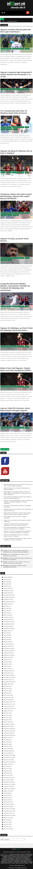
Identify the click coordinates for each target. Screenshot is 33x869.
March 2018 (7, 802)
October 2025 (7, 599)
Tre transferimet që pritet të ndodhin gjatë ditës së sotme (13, 112)
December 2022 (8, 675)
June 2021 (6, 715)
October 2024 (7, 626)
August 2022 (7, 684)
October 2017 (7, 813)
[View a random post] (2, 13)
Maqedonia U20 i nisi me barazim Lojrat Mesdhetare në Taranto (18, 509)
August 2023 (7, 657)
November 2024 (8, 624)
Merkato (3, 129)
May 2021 (6, 717)
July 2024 (6, 633)
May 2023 (6, 664)
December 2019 (8, 755)
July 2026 (6, 579)
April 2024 (6, 639)
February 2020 (7, 751)
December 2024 (8, 621)
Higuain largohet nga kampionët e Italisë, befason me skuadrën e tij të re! (16, 74)
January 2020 (7, 753)
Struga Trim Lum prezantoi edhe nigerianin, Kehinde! (17, 520)
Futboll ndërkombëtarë (18, 48)
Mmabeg (5, 565)
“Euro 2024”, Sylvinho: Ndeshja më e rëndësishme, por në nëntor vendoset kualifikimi (16, 551)
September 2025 (8, 601)
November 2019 (8, 757)
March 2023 (7, 668)
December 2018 (8, 782)
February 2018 (7, 804)
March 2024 (7, 642)
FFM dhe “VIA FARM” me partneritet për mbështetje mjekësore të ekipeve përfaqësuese (17, 531)
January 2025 (7, 619)
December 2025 (8, 595)
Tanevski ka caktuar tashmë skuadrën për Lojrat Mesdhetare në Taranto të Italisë (16, 524)
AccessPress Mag (25, 852)
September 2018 (8, 788)
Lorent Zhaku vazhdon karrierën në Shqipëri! (15, 516)
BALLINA (3, 48)
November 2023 (8, 650)
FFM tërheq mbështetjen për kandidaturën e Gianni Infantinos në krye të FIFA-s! (17, 528)
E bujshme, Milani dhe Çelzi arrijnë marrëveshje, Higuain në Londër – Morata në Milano (16, 196)
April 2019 (6, 773)
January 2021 (7, 726)
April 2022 (6, 693)
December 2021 (8, 702)
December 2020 (8, 728)
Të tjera (27, 48)
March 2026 (7, 588)
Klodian (5, 554)
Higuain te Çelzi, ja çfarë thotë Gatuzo (14, 239)
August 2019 (7, 764)
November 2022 (8, 677)
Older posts (6, 449)
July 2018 (6, 793)
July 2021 (6, 713)
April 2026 (6, 586)
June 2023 (6, 662)
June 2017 (6, 822)
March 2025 (7, 615)
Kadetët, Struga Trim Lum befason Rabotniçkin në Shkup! (17, 488)
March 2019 (7, 775)
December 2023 (8, 648)
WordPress (13, 852)
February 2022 (7, 697)
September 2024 (8, 628)
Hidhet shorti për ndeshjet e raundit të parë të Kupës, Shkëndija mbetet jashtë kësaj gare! (17, 513)
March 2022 (7, 695)
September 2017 (8, 815)
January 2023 (7, 673)
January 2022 (7, 699)
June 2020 (6, 742)
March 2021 (7, 722)
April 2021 (6, 719)
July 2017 (6, 820)
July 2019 (6, 766)
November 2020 (8, 731)
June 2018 (6, 795)
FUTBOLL (9, 48)
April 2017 (6, 826)
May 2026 (6, 584)
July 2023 (6, 659)
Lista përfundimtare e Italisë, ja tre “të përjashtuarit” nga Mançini (16, 555)
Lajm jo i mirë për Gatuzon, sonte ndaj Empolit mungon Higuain (15, 409)
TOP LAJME (15, 215)
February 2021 (7, 724)
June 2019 (6, 768)
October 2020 (7, 733)
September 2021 (8, 708)
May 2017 (6, 824)
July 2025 (6, 606)
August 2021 (7, 711)
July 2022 (6, 686)
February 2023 (7, 670)
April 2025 (6, 613)
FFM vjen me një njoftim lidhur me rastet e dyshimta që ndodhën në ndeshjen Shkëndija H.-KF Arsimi (18, 501)
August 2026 (7, 577)
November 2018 (8, 784)
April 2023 (6, 666)
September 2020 (8, 735)
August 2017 (7, 817)
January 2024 (7, 646)
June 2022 (6, 688)
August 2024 (7, 630)
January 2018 (7, 806)
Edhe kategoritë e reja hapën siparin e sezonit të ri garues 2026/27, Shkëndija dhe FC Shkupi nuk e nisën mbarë (17, 493)
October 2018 (7, 786)
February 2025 (7, 617)
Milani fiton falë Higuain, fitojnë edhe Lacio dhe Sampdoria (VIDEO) (15, 369)
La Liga (26, 127)
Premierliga (9, 129)
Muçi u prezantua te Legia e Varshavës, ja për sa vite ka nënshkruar (17, 558)
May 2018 (6, 797)
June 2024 (6, 635)
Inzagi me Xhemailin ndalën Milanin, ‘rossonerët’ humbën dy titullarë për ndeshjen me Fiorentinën (15, 286)
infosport (3, 50)
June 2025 (6, 608)
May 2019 (6, 771)
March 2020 (7, 748)
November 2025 (8, 597)
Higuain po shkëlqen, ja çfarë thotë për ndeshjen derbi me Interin (16, 329)
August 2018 (7, 791)
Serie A (26, 89)
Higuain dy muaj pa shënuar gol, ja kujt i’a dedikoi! (16, 152)
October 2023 (7, 653)
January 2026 (7, 593)
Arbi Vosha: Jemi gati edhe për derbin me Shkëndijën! (17, 505)
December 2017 (8, 808)
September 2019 (8, 762)
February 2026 (7, 590)
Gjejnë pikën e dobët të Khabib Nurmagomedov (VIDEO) (14, 566)
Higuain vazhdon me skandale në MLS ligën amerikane (15, 30)
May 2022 (6, 690)
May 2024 (6, 637)
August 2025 (7, 604)
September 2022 (8, 682)
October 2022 (7, 679)
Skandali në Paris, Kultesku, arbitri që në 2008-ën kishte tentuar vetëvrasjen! (16, 562)
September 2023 (8, 655)
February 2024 (7, 644)
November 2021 (8, 704)
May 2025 (6, 610)
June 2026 (6, 581)
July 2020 (6, 739)
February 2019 (7, 777)
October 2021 (7, 706)
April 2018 (6, 800)
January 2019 (7, 780)
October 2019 (7, 759)
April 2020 (6, 746)
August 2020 (7, 737)
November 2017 (8, 811)
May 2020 (6, 744)
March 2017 (7, 828)
